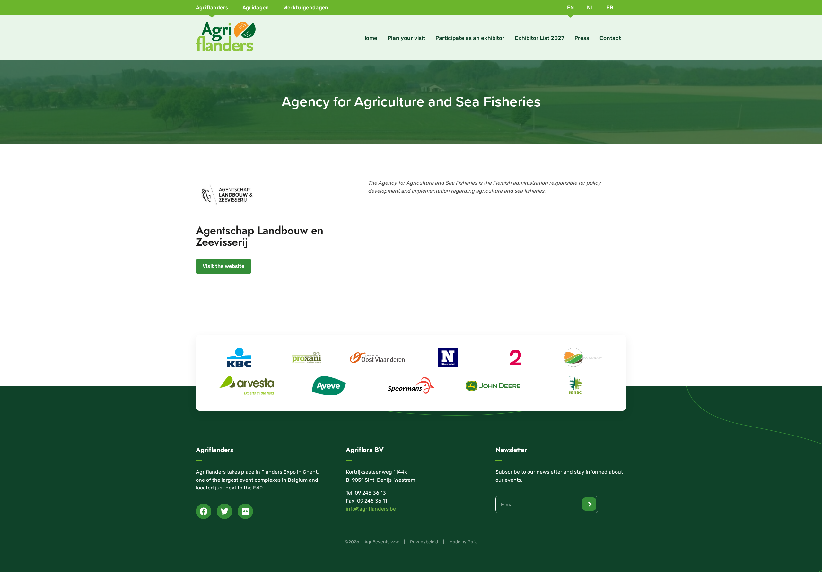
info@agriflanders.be (371, 509)
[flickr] (245, 511)
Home (369, 38)
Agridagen (255, 7)
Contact (610, 38)
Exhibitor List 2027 (539, 38)
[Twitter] (224, 511)
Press (581, 38)
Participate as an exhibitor (469, 38)
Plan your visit (406, 38)
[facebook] (203, 511)
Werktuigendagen (305, 7)
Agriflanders (212, 7)
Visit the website (223, 266)
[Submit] (589, 504)
